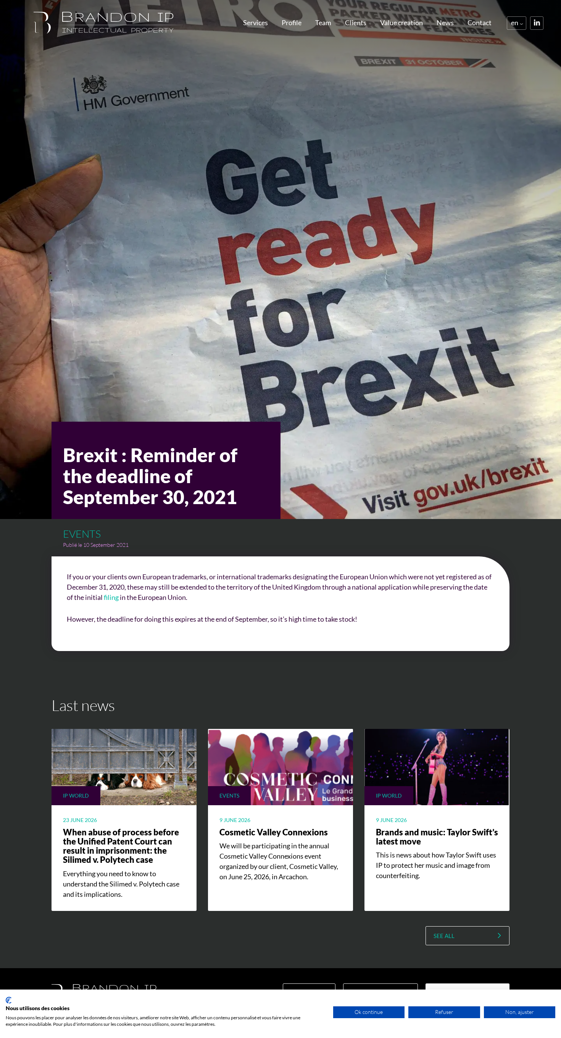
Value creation (401, 22)
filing (111, 597)
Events (82, 533)
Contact (480, 22)
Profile (291, 22)
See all (444, 935)
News (445, 22)
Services (255, 22)
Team (323, 22)
